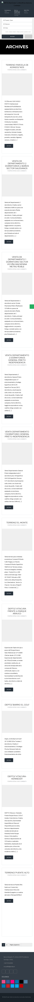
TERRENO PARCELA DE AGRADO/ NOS (17, 66)
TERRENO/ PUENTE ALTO (17, 872)
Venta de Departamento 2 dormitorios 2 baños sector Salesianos (17, 164)
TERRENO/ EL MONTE (17, 522)
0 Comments (22, 70)
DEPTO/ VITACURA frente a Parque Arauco (17, 611)
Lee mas (9, 146)
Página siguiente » (15, 945)
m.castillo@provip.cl (9, 966)
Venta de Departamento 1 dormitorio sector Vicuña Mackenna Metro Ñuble (17, 262)
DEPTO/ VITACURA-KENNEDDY (17, 777)
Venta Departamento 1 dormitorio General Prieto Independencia (17, 434)
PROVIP (12, 70)
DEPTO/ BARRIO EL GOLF (17, 705)
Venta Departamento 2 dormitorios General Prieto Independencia (17, 359)
